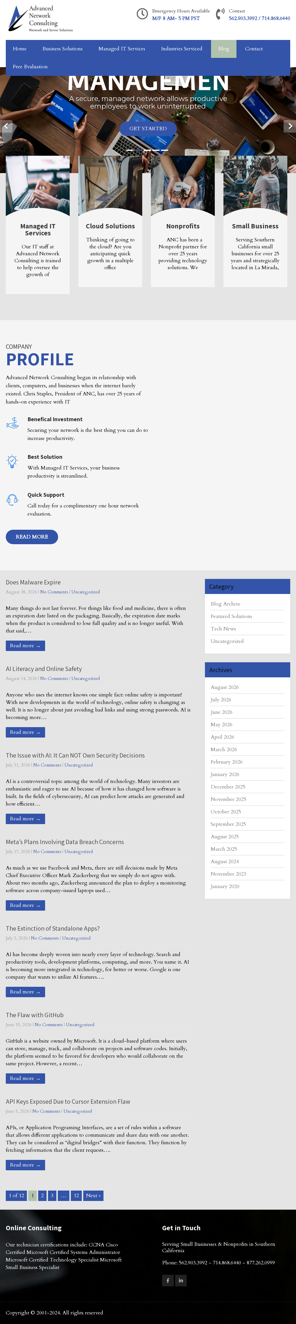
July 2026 (221, 699)
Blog (223, 48)
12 (76, 1195)
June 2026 (221, 712)
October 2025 (226, 811)
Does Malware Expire (33, 582)
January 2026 (225, 774)
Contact (254, 48)
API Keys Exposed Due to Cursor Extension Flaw (68, 1101)
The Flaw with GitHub (35, 1015)
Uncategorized (85, 592)
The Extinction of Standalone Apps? (53, 928)
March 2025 (224, 849)
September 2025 (228, 824)
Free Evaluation (30, 66)
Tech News (223, 628)
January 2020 (225, 886)
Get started (148, 128)
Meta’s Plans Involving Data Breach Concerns (65, 842)
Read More (32, 536)
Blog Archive (225, 604)
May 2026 (221, 724)
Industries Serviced (181, 48)
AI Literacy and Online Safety (44, 669)
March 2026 (224, 749)
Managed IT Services (122, 48)
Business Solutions (62, 48)
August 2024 (225, 861)
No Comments (54, 592)
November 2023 (228, 874)
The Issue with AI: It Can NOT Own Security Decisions (75, 755)
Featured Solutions (231, 616)
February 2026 (227, 762)
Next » (93, 1195)
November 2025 (228, 799)
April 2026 (222, 737)
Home (20, 48)
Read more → (25, 645)
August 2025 (225, 836)
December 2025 (228, 787)
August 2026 (225, 687)
